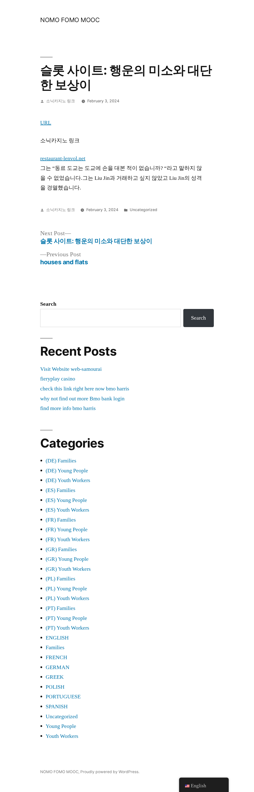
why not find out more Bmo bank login (82, 398)
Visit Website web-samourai (71, 369)
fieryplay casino (57, 378)
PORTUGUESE (63, 696)
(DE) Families (61, 460)
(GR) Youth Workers (68, 569)
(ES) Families (60, 490)
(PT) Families (60, 608)
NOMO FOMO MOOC (69, 20)
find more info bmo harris (68, 408)
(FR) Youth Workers (68, 539)
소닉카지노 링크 (60, 101)
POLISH (55, 686)
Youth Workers (62, 736)
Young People (61, 726)
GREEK (55, 677)
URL (45, 122)
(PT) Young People (66, 618)
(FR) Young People (67, 529)
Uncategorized (143, 209)
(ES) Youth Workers (67, 509)
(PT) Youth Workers (67, 627)
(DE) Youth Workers (68, 480)
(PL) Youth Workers (67, 598)
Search (48, 304)
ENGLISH (57, 637)
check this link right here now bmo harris (84, 388)
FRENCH (56, 657)
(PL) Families (60, 578)
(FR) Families (61, 519)
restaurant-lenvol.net (62, 158)
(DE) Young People (67, 470)
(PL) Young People (66, 588)
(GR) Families (61, 549)
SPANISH (57, 706)
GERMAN (57, 667)
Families (55, 647)
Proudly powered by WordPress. (109, 771)
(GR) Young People (67, 559)
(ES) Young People (66, 500)
